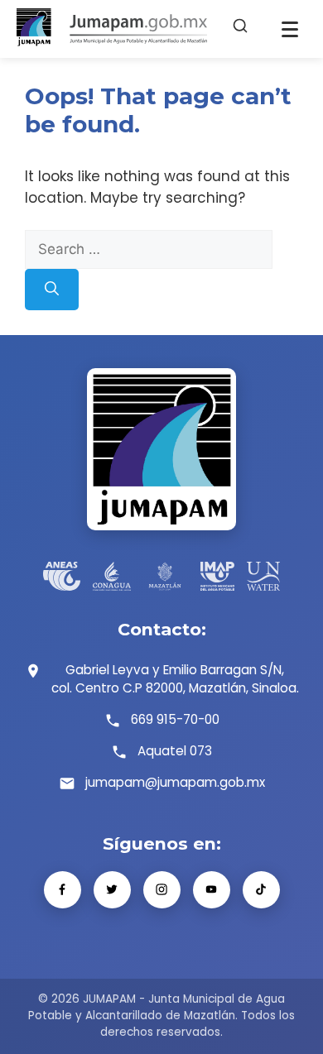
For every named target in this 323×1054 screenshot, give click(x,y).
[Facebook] (62, 889)
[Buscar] (240, 29)
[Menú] (289, 29)
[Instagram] (162, 889)
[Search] (52, 289)
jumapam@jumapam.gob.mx (175, 782)
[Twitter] (112, 889)
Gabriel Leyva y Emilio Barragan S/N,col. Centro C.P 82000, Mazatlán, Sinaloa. (175, 679)
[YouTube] (211, 889)
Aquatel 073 (174, 750)
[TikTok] (261, 889)
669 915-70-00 (175, 719)
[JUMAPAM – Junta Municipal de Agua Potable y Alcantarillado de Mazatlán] (112, 29)
